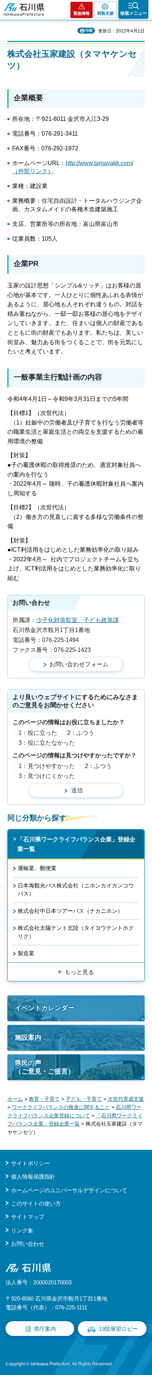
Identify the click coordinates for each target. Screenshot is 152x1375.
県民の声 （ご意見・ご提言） (45, 1067)
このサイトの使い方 (36, 1203)
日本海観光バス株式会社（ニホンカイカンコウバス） (76, 889)
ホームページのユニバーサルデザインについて (69, 1190)
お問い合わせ (27, 1243)
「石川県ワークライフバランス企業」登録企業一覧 (76, 844)
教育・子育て (44, 1099)
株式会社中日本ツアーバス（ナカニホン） (70, 911)
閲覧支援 (105, 13)
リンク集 (22, 1230)
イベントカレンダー (45, 1008)
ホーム (15, 1099)
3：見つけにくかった (46, 776)
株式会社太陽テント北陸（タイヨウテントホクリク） (76, 932)
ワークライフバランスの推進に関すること (61, 1107)
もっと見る (79, 972)
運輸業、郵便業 (37, 868)
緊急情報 (81, 13)
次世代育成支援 (126, 1099)
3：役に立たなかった (46, 743)
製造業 (26, 953)
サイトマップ (27, 1217)
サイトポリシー (30, 1163)
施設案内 (28, 1037)
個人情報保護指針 (33, 1176)
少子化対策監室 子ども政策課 (77, 620)
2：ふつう (80, 733)
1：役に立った (37, 733)
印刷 (89, 30)
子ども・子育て (84, 1099)
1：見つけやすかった (46, 766)
